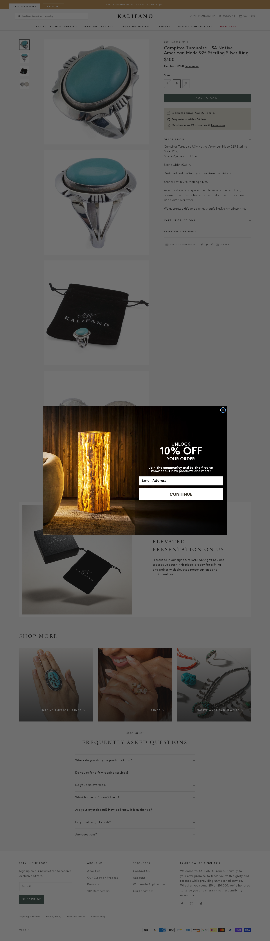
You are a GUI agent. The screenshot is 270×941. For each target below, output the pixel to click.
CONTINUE (181, 494)
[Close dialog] (223, 410)
